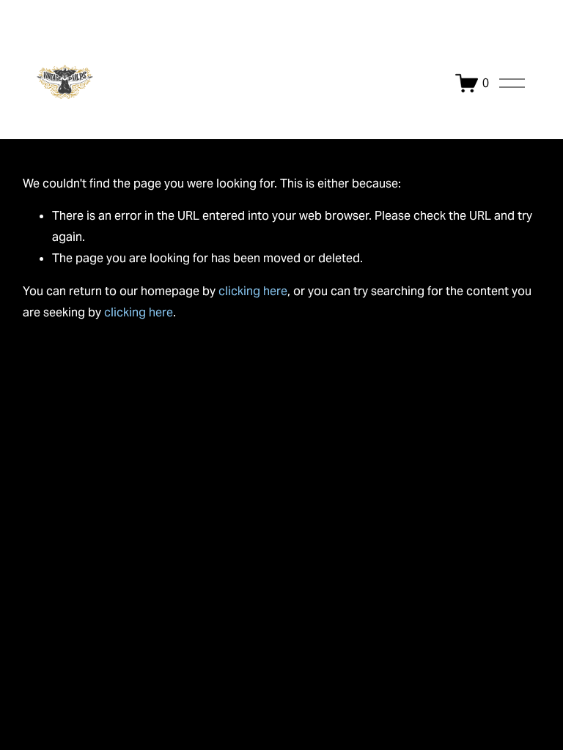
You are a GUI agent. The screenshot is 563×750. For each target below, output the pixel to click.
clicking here (252, 291)
